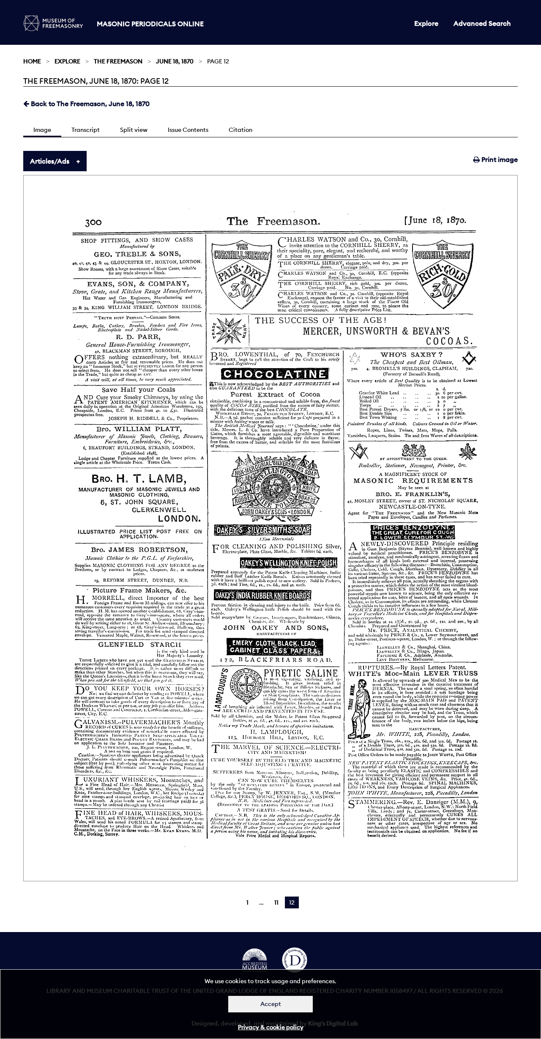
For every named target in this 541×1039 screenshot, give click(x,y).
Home (32, 61)
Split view (134, 130)
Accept (270, 1004)
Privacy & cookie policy (270, 1027)
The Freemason (118, 61)
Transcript (85, 130)
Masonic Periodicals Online (150, 23)
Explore (426, 23)
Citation (240, 130)
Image (42, 130)
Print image (499, 159)
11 (276, 902)
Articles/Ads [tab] (49, 161)
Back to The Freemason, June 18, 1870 (89, 103)
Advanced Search (482, 23)
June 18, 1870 (175, 61)
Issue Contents (188, 130)
